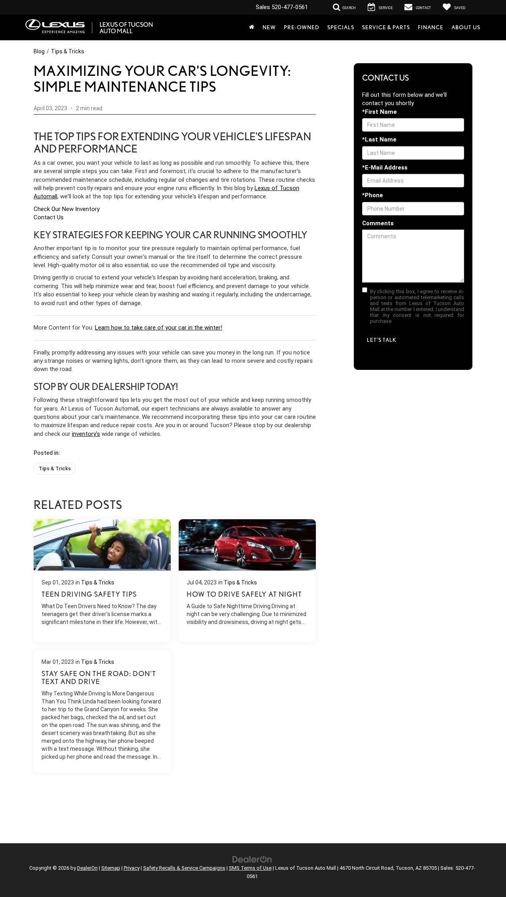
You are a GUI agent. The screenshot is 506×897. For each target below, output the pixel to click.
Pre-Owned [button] (301, 27)
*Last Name (379, 139)
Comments (378, 223)
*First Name (379, 111)
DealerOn (87, 868)
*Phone (372, 195)
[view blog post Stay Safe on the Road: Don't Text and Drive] (102, 711)
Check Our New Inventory (67, 209)
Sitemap (110, 868)
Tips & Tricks (67, 51)
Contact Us (49, 217)
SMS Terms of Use (250, 868)
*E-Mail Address (385, 167)
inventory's (86, 433)
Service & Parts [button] (386, 27)
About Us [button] (465, 27)
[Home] (252, 27)
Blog (39, 51)
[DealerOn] (252, 859)
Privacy (132, 868)
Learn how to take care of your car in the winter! (158, 327)
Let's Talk (381, 340)
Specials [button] (340, 27)
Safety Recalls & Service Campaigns (184, 868)
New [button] (269, 27)
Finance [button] (431, 27)
